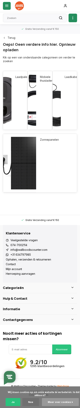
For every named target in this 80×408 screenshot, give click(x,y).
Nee (30, 402)
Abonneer (62, 349)
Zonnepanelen (49, 139)
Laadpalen (19, 77)
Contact (11, 264)
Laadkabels (69, 77)
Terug (11, 37)
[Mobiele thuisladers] (32, 100)
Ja (13, 402)
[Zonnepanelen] (19, 163)
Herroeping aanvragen (20, 273)
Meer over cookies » (60, 402)
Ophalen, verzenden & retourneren (28, 259)
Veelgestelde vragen (24, 240)
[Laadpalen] (7, 100)
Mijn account (14, 269)
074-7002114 (18, 245)
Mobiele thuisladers (44, 78)
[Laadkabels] (57, 100)
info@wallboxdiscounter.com (28, 249)
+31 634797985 (20, 254)
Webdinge (63, 386)
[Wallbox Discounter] (19, 6)
